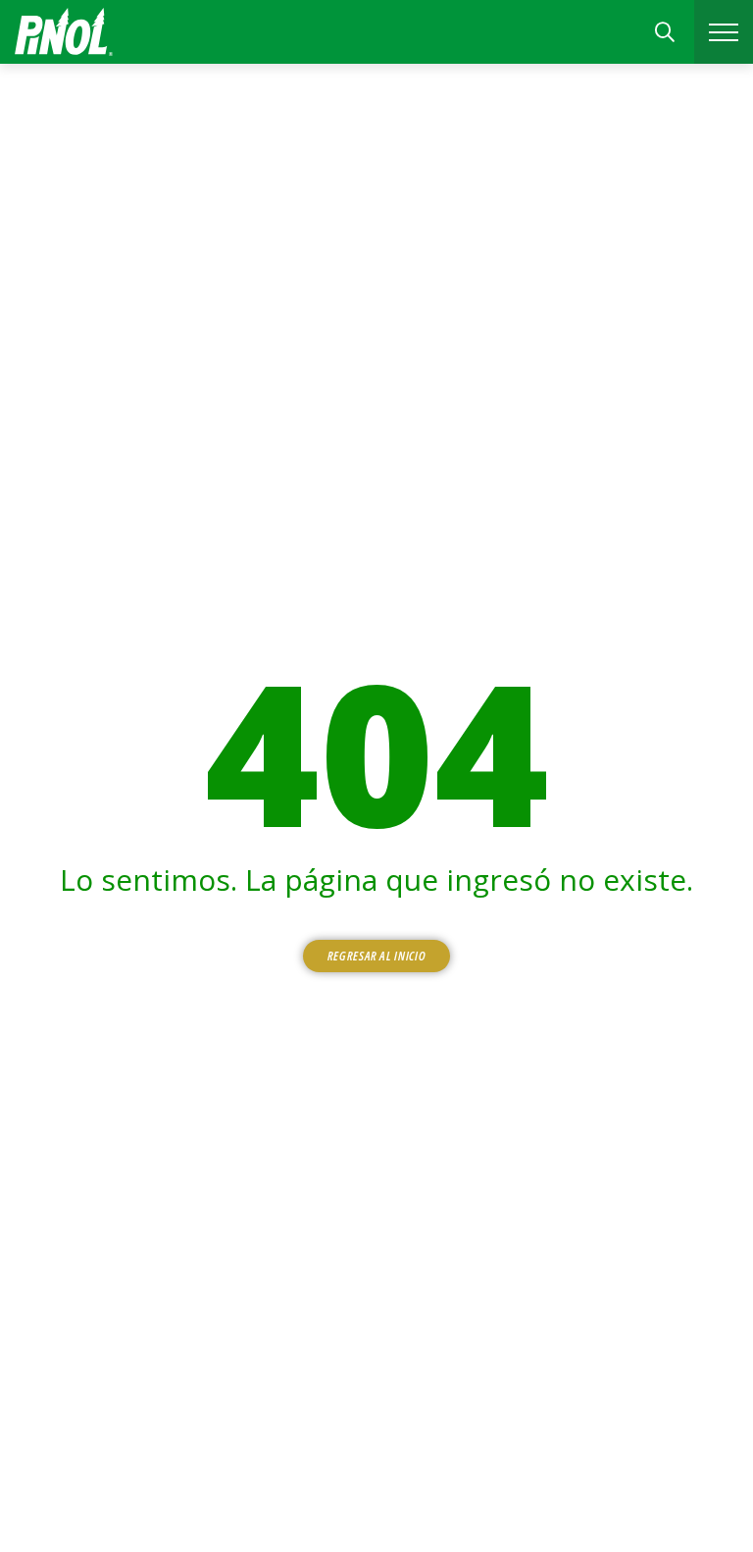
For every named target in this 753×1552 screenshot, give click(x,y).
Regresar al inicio (377, 955)
